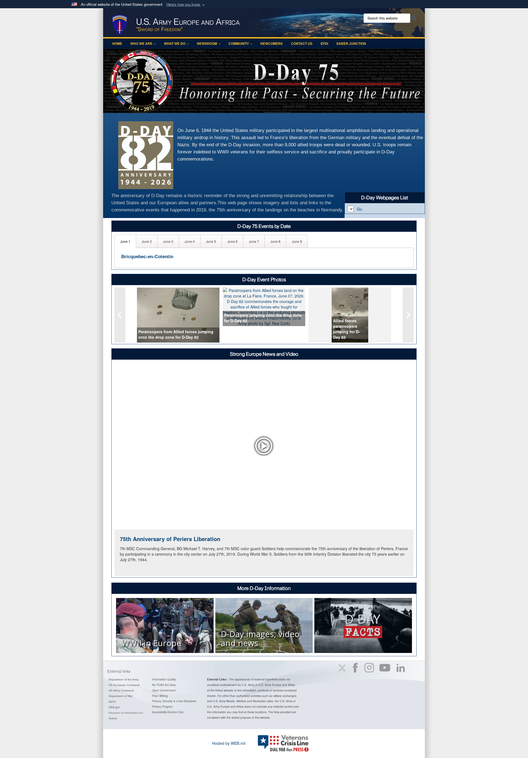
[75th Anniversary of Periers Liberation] (264, 446)
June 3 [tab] (168, 241)
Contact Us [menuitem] (301, 43)
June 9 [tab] (297, 241)
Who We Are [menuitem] (141, 43)
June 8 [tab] (275, 241)
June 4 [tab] (190, 241)
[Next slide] (408, 315)
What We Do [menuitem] (174, 43)
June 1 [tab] (125, 241)
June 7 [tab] (254, 241)
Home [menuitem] (117, 43)
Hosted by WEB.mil (228, 743)
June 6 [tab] (232, 241)
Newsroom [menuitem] (207, 43)
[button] (186, 4)
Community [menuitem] (239, 43)
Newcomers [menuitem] (271, 43)
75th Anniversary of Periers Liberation (170, 539)
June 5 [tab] (211, 241)
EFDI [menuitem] (324, 43)
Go (359, 209)
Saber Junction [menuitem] (351, 43)
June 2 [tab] (147, 241)
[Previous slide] (119, 315)
